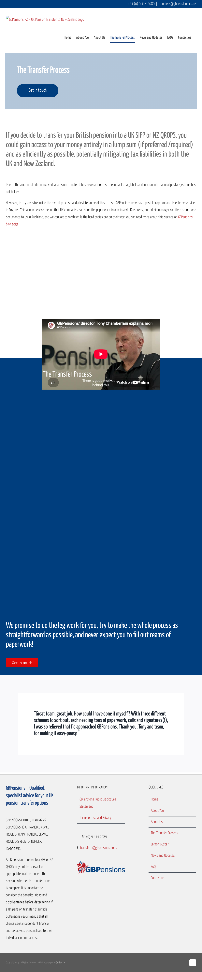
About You (157, 810)
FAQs (154, 867)
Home (154, 799)
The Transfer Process (164, 833)
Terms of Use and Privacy (95, 818)
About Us (157, 822)
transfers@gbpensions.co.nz (177, 4)
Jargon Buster (160, 844)
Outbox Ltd (60, 962)
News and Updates (163, 855)
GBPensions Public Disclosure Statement (97, 803)
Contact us (158, 878)
